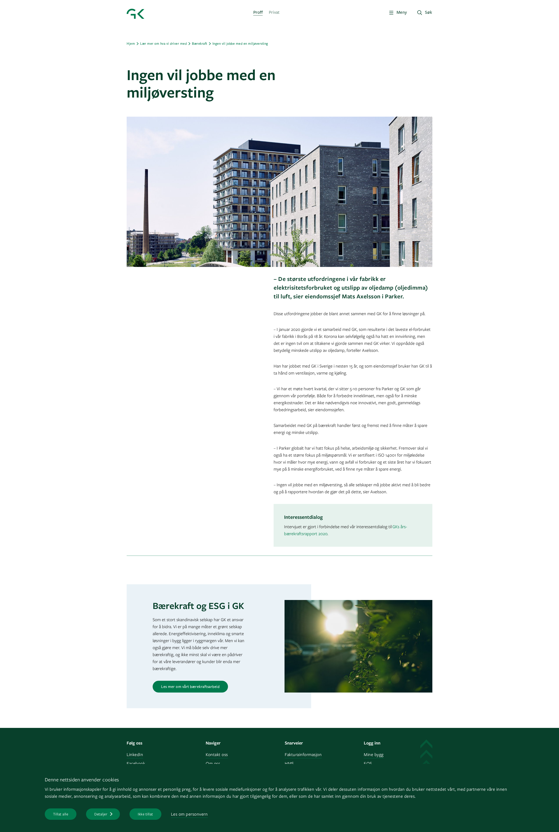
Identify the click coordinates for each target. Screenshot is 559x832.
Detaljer (100, 814)
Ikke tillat (145, 814)
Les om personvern (189, 814)
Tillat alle (60, 814)
